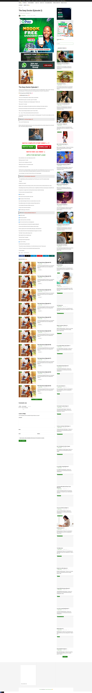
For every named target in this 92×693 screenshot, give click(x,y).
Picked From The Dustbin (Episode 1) (63, 103)
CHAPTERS (59, 495)
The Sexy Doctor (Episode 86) (44, 372)
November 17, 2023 (65, 407)
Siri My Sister (24, 15)
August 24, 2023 (65, 326)
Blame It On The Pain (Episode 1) (62, 184)
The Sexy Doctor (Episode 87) (44, 358)
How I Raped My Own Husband (62, 244)
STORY (34, 15)
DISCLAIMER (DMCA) (42, 0)
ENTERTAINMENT (28, 0)
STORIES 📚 (23, 0)
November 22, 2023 (65, 286)
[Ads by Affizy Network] (70, 8)
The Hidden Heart (60, 548)
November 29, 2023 (65, 165)
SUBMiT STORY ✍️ (62, 0)
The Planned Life (60, 305)
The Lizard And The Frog (61, 83)
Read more (39, 283)
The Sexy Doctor (26, 252)
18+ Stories (59, 333)
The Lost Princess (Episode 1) (62, 204)
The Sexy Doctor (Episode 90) (44, 317)
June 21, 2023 (64, 306)
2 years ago (45, 277)
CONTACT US (37, 0)
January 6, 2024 (65, 185)
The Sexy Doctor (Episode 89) (44, 331)
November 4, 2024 (65, 549)
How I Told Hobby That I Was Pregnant (63, 446)
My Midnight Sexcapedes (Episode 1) (63, 224)
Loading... (36, 399)
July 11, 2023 (64, 246)
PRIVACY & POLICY (53, 0)
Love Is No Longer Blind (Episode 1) (63, 608)
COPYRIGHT (58, 0)
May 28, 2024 (64, 427)
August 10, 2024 (65, 145)
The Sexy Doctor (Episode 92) (44, 289)
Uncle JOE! (59, 285)
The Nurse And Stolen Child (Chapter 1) (63, 426)
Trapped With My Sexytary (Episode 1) (63, 588)
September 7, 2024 (29, 15)
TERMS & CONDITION (48, 0)
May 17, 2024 (64, 467)
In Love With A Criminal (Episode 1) (63, 466)
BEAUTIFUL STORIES (60, 192)
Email (19, 433)
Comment (20, 417)
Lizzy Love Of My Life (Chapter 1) (62, 507)
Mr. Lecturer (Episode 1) (61, 385)
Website (38, 433)
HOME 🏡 (20, 0)
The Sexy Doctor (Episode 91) (44, 303)
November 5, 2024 (65, 105)
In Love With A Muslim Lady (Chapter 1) (63, 345)
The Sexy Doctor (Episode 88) (44, 344)
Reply (23, 409)
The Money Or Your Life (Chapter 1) (63, 63)
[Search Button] (72, 43)
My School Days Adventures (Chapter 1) (64, 164)
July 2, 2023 (64, 447)
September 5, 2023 (65, 125)
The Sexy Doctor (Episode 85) (44, 385)
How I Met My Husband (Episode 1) (63, 365)
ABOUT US (33, 0)
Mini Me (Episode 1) (60, 628)
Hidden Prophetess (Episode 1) (62, 325)
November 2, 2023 (65, 387)
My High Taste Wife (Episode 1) (62, 568)
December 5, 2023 (65, 589)
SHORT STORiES (60, 71)
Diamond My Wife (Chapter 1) (62, 648)
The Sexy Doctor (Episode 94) (44, 262)
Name (20, 429)
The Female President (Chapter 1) (63, 406)
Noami (22, 252)
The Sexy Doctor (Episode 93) (44, 276)
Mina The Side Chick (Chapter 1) (62, 144)
